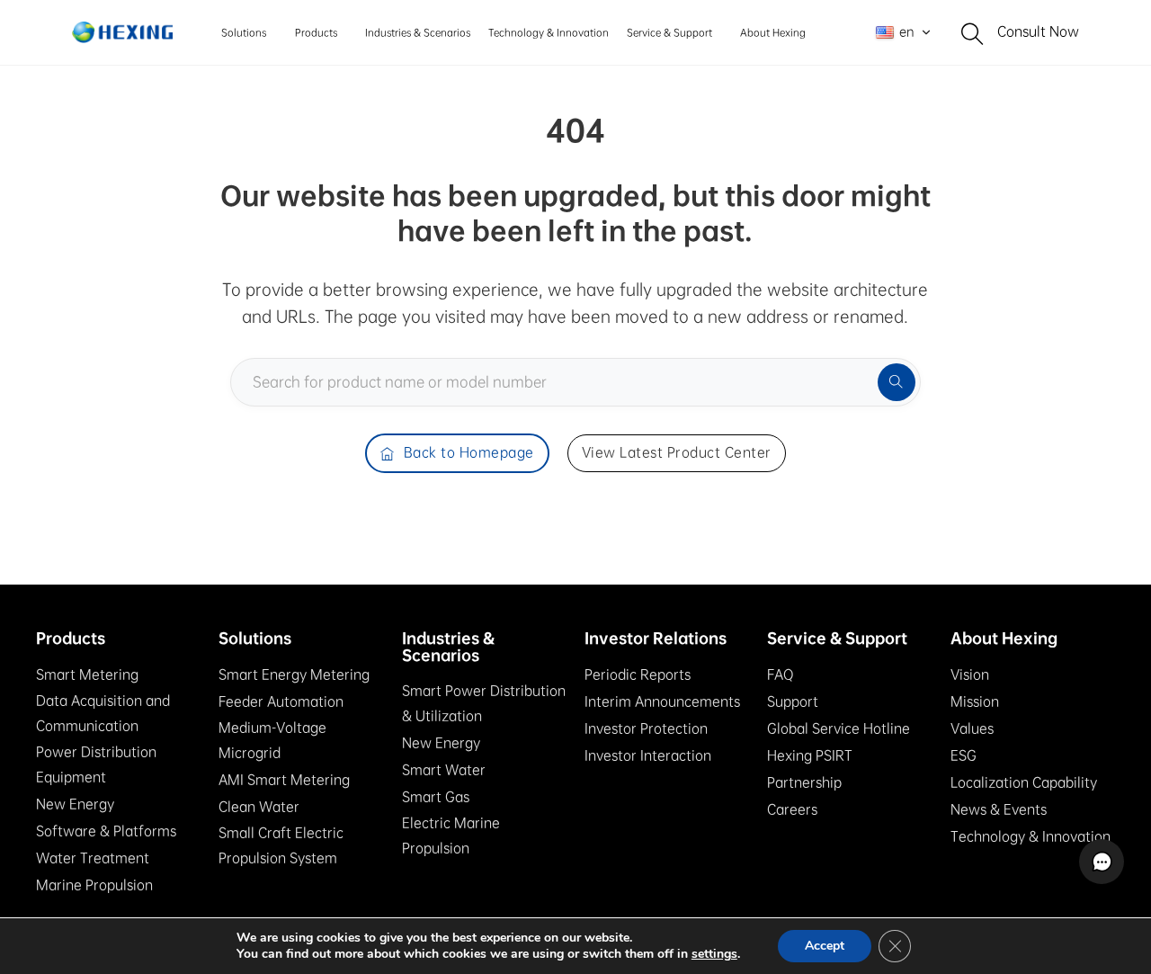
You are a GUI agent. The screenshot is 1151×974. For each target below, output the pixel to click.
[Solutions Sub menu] (271, 32)
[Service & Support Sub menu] (717, 32)
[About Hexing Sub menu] (811, 32)
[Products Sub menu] (342, 32)
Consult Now (1038, 31)
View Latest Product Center (677, 452)
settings (714, 954)
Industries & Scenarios (417, 33)
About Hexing (773, 33)
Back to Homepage (469, 452)
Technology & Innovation (548, 33)
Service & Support (669, 33)
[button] (1101, 861)
